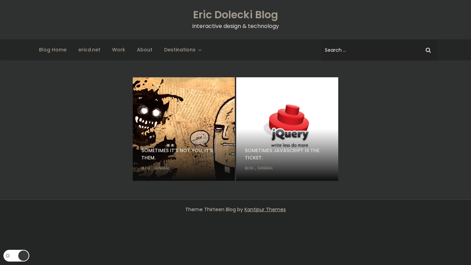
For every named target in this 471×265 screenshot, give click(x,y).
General (162, 168)
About (144, 49)
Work (118, 49)
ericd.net (89, 49)
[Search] (428, 50)
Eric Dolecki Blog (235, 14)
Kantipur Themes (265, 209)
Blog (145, 168)
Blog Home (53, 49)
